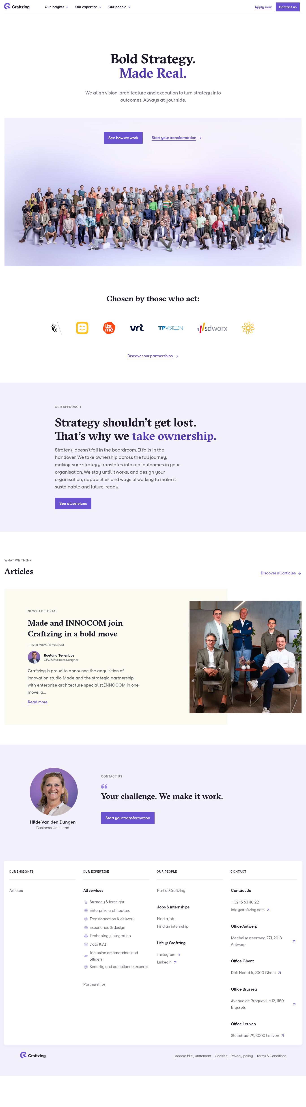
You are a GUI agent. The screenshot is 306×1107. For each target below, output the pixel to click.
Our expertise (86, 6)
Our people (117, 6)
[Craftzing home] (17, 7)
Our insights (54, 6)
